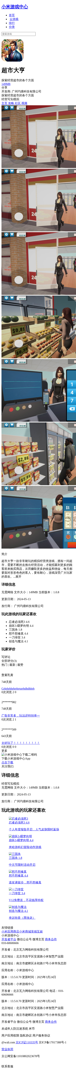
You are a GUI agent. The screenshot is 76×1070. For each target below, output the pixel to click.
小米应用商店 (10, 931)
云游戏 (14, 19)
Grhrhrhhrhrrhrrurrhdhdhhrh (17, 688)
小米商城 (25, 931)
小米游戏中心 (14, 6)
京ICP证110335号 (27, 1042)
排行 (12, 23)
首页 (12, 15)
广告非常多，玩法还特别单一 (20, 715)
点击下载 (7, 762)
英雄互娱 (37, 931)
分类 (12, 26)
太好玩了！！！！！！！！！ (20, 742)
